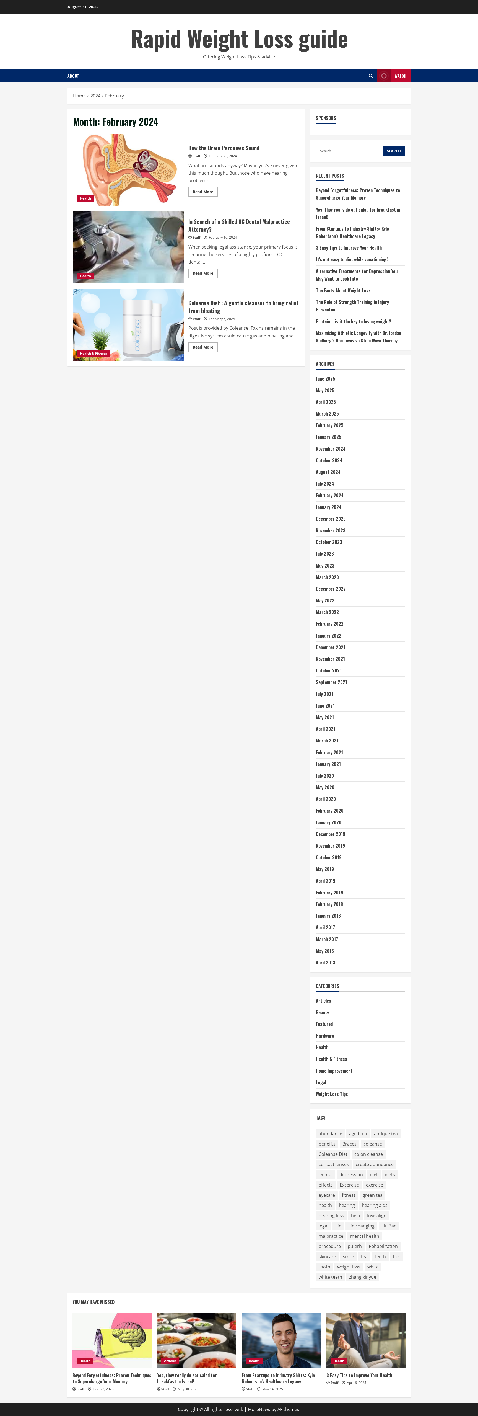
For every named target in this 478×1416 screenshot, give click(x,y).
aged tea (358, 1134)
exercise (374, 1185)
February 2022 (330, 623)
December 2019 (330, 834)
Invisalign (376, 1216)
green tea (373, 1195)
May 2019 (325, 869)
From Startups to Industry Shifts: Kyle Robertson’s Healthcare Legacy (278, 1378)
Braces (349, 1144)
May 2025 (325, 390)
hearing (347, 1205)
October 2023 (329, 542)
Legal (321, 1082)
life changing (361, 1226)
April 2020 (326, 799)
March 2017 (327, 939)
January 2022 (328, 635)
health (325, 1205)
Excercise (349, 1185)
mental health (364, 1236)
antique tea (386, 1134)
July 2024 (325, 483)
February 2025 (330, 425)
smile (348, 1256)
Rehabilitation (383, 1246)
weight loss (348, 1267)
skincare (327, 1256)
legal (323, 1226)
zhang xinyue (362, 1277)
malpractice (331, 1236)
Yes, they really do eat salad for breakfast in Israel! (187, 1378)
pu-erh (355, 1246)
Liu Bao (389, 1226)
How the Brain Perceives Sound (128, 170)
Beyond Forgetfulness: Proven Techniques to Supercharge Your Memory (111, 1378)
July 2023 (325, 553)
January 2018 (328, 915)
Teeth (380, 1256)
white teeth (330, 1277)
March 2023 (327, 577)
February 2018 (329, 904)
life (338, 1226)
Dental (325, 1175)
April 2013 (325, 962)
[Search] (371, 75)
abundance (330, 1134)
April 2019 (325, 881)
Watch (400, 76)
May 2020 (325, 787)
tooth (324, 1267)
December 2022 (331, 589)
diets (390, 1175)
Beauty (322, 1012)
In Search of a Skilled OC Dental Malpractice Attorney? (128, 247)
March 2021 (327, 740)
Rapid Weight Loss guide (239, 37)
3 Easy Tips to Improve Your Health (349, 247)
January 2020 (328, 822)
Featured (324, 1024)
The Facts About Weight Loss (343, 290)
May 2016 (325, 951)
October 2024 (329, 460)
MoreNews (259, 1409)
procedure (330, 1246)
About (73, 76)
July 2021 (324, 694)
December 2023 (331, 518)
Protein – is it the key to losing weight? (353, 321)
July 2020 (325, 775)
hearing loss (331, 1216)
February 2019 (329, 892)
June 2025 (325, 378)
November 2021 (330, 659)
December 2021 (330, 647)
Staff (196, 156)
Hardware (325, 1035)
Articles (323, 1000)
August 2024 (328, 472)
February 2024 (330, 495)
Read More (205, 193)
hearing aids (375, 1205)
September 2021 (331, 682)
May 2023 (325, 565)
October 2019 (329, 857)
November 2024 (331, 448)
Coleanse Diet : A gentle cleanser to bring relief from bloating (128, 325)
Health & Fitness (93, 353)
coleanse (372, 1144)
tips (397, 1256)
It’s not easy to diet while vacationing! (352, 259)
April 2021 (325, 729)
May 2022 (325, 600)
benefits (327, 1144)
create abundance (375, 1164)
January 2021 (328, 764)
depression (351, 1175)
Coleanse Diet (333, 1154)
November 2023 (330, 530)
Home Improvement (334, 1070)
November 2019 (330, 845)
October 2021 (329, 670)
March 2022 (327, 612)
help (355, 1216)
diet (374, 1175)
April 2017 (325, 927)
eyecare (327, 1195)
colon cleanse (368, 1154)
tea (364, 1256)
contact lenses (334, 1164)
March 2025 (327, 413)
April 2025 (326, 402)
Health (85, 198)
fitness (349, 1195)
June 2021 (325, 705)
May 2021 (325, 717)
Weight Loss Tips (332, 1094)
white (373, 1267)
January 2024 (329, 507)
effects (326, 1185)
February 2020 (330, 810)
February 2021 (329, 752)
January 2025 (328, 437)
